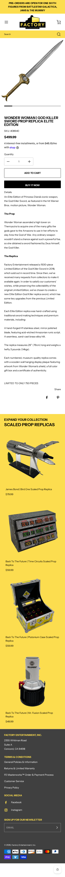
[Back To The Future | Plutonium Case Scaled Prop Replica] (32, 605)
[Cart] (57, 22)
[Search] (57, 34)
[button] (8, 22)
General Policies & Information (20, 762)
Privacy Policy (11, 787)
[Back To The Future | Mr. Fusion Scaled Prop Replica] (32, 681)
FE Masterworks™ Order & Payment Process (29, 774)
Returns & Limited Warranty (19, 768)
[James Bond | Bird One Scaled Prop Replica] (32, 458)
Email (10, 827)
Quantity (9, 154)
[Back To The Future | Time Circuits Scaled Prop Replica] (32, 530)
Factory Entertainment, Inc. (24, 845)
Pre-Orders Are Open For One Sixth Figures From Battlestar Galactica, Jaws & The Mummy (32, 7)
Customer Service (14, 781)
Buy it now (32, 185)
